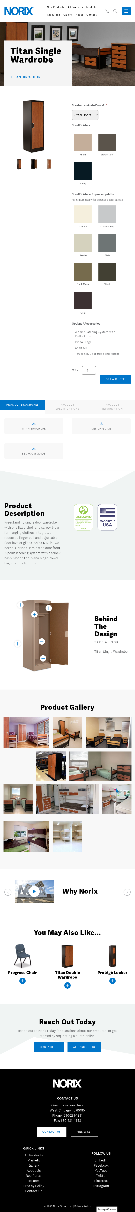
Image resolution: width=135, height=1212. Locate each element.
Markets (91, 7)
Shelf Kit (81, 348)
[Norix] (19, 11)
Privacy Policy (33, 1186)
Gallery (67, 14)
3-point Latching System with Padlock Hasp (95, 334)
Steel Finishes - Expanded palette (93, 194)
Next (58, 165)
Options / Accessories (86, 323)
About (79, 14)
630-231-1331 (73, 1115)
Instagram (101, 1186)
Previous (9, 165)
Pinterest (101, 1181)
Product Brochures (22, 404)
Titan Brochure (27, 77)
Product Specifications (67, 406)
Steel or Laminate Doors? (89, 105)
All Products (75, 7)
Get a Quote (115, 379)
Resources (53, 14)
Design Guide (101, 428)
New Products (55, 7)
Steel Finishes (81, 125)
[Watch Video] (34, 891)
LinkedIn (101, 1160)
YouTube (101, 1171)
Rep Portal (34, 1176)
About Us (34, 1171)
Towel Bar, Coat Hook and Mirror (97, 354)
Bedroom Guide (34, 453)
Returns (34, 1181)
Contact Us (33, 1191)
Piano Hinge (83, 342)
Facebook (101, 1165)
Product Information (112, 406)
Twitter (101, 1176)
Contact (91, 14)
